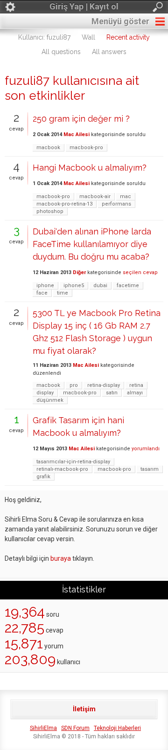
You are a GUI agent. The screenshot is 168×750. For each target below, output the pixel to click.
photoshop (49, 211)
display (45, 393)
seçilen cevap (140, 272)
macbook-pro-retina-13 (64, 204)
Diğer (79, 272)
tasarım (149, 469)
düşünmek (49, 400)
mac (125, 196)
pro (74, 385)
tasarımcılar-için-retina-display (73, 462)
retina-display (103, 385)
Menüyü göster (120, 21)
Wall (88, 37)
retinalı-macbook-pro (62, 469)
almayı (135, 393)
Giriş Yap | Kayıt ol (84, 6)
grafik (43, 477)
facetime (128, 285)
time (62, 293)
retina (136, 385)
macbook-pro (86, 147)
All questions (61, 51)
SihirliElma (43, 728)
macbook (48, 147)
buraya (60, 558)
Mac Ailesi (76, 134)
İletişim (84, 709)
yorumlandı (146, 449)
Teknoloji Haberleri (117, 728)
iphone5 (73, 285)
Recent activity (128, 37)
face (42, 293)
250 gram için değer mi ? (81, 119)
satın (112, 393)
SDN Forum (75, 728)
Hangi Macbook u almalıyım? (90, 167)
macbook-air (95, 196)
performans (116, 204)
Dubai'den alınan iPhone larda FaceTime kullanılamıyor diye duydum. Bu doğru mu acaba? (92, 244)
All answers (109, 51)
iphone (45, 285)
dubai (100, 285)
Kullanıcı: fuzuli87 (44, 37)
